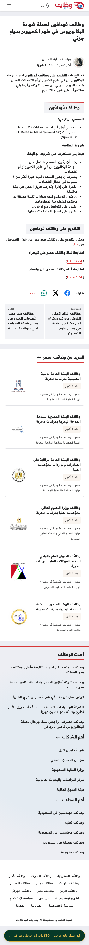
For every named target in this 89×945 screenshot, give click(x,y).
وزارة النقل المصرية (69, 629)
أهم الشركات (73, 736)
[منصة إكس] (55, 293)
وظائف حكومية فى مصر (56, 394)
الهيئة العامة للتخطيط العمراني (62, 587)
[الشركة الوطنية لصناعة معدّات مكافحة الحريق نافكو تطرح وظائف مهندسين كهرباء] (44, 709)
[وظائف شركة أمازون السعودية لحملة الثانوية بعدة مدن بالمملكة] (44, 684)
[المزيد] (32, 293)
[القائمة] (9, 6)
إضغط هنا (74, 261)
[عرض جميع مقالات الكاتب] (79, 62)
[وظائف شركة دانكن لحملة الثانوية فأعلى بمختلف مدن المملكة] (44, 670)
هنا (76, 244)
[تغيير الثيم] (45, 6)
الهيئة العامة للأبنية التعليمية (64, 399)
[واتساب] (44, 293)
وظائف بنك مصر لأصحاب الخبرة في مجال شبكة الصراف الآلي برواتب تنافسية (23, 320)
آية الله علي (49, 59)
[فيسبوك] (67, 293)
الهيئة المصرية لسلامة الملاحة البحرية (58, 442)
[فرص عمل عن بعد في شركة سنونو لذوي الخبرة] (44, 696)
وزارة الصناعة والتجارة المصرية (62, 490)
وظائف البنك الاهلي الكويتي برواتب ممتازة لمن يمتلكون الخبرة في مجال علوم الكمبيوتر (64, 323)
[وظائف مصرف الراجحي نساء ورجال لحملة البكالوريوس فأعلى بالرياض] (44, 724)
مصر (47, 357)
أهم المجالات (73, 799)
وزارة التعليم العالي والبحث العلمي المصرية (60, 536)
